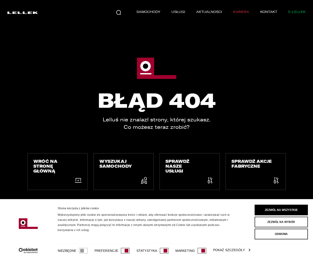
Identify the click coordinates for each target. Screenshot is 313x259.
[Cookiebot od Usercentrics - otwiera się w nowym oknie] (28, 250)
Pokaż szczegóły (229, 250)
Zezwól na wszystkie (281, 210)
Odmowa (281, 234)
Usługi (178, 12)
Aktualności (209, 12)
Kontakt (268, 12)
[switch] (125, 250)
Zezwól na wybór (281, 222)
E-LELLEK (297, 12)
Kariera (241, 12)
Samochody (148, 12)
